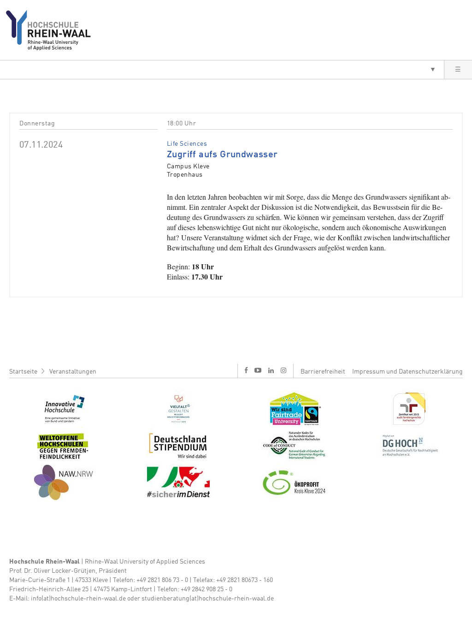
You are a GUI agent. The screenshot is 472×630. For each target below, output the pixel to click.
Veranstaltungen (72, 371)
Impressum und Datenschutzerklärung (407, 371)
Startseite (23, 371)
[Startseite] (51, 30)
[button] (222, 69)
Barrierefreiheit (323, 371)
